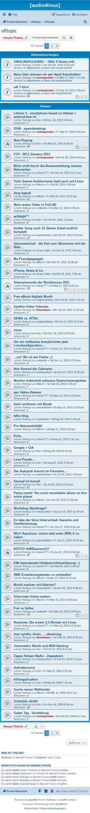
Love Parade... (24, 459)
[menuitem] (13, 14)
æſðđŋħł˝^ (21, 216)
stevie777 (42, 172)
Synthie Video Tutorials (31, 306)
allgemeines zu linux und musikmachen (49, 67)
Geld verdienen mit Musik (33, 404)
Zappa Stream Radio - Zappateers (38, 656)
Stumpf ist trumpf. (27, 481)
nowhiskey (42, 419)
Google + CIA (24, 448)
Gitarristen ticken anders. (32, 596)
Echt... (18, 436)
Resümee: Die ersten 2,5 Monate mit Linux (45, 622)
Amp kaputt (22, 193)
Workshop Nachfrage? (30, 508)
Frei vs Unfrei (24, 608)
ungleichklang (44, 299)
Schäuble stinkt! (26, 701)
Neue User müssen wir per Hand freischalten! (47, 74)
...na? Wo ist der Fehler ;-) (33, 357)
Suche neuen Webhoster (32, 689)
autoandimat (43, 235)
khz (38, 64)
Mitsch (40, 184)
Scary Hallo (43, 250)
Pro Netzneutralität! (28, 426)
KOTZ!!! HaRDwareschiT (31, 549)
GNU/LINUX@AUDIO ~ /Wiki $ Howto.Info (44, 61)
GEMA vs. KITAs (26, 318)
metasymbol (43, 372)
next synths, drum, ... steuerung (37, 634)
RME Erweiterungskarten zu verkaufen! (42, 575)
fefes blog (21, 416)
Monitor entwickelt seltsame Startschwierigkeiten (50, 380)
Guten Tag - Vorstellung (31, 713)
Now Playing (23, 140)
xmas (18, 330)
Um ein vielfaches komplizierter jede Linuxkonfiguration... (41, 343)
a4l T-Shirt (21, 87)
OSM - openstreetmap (30, 128)
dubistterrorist (24, 667)
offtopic (9, 31)
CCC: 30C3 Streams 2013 (32, 154)
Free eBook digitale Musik (33, 296)
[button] (57, 46)
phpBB (32, 799)
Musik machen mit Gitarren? (35, 585)
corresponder (45, 77)
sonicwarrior (43, 588)
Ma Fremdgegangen (28, 259)
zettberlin (41, 208)
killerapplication (26, 679)
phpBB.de (61, 804)
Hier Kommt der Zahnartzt (33, 369)
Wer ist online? (12, 752)
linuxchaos (43, 309)
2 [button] (52, 46)
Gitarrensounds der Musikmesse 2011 (41, 282)
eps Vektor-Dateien (27, 392)
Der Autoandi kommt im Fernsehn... (40, 471)
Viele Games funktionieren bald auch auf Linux (49, 181)
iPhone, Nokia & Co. (29, 270)
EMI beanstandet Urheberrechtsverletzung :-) (47, 563)
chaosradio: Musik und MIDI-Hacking (41, 646)
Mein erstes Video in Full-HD (35, 205)
